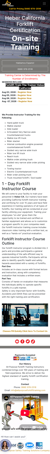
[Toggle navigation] (44, 3)
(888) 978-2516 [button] (25, 69)
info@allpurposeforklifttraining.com (28, 390)
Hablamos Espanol (25, 63)
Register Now (25, 92)
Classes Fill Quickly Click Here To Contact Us (25, 331)
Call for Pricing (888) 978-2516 (25, 8)
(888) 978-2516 (28, 387)
